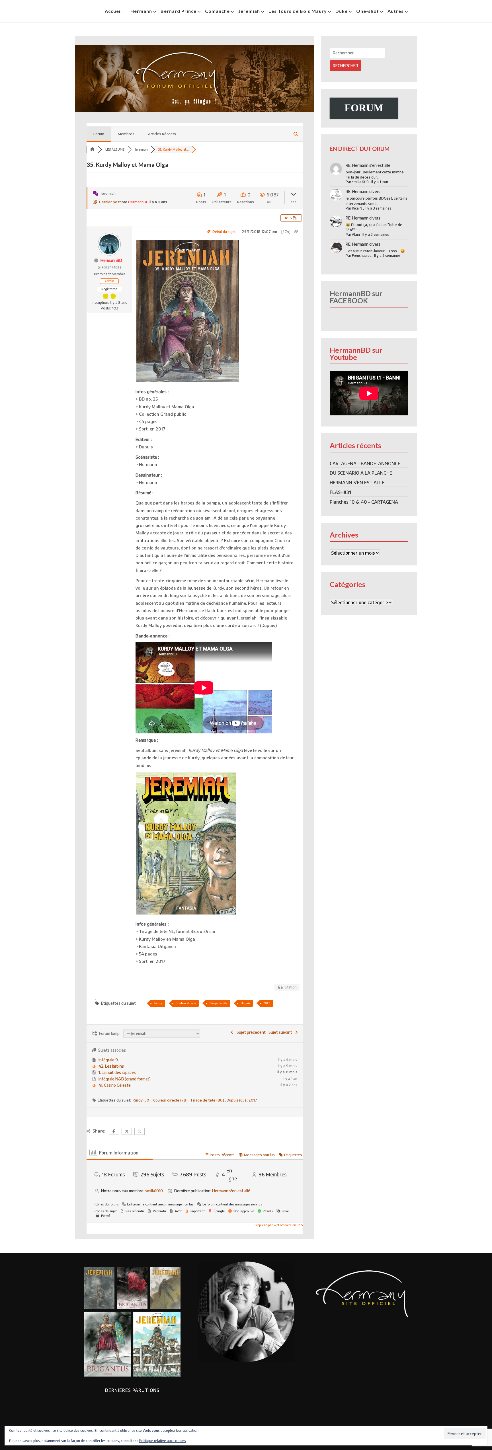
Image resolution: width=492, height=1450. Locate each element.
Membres (126, 134)
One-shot (367, 11)
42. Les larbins (111, 1066)
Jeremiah (249, 11)
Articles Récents (162, 134)
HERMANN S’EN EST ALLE (357, 482)
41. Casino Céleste (115, 1085)
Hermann (141, 11)
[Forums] (92, 149)
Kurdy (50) (142, 1100)
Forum (98, 134)
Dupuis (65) (237, 1100)
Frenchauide (362, 255)
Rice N (357, 208)
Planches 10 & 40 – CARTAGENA (364, 502)
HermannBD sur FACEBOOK (356, 297)
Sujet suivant (281, 1032)
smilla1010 (154, 1190)
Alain (356, 234)
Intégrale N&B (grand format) (125, 1078)
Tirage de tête (218, 1003)
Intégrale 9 (108, 1059)
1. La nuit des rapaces (117, 1072)
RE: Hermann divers (363, 191)
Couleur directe (186, 1003)
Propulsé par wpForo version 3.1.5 (278, 1225)
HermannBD (138, 202)
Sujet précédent (250, 1032)
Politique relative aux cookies (162, 1441)
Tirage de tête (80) (207, 1100)
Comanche (217, 11)
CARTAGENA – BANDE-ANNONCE (365, 463)
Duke (341, 11)
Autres (396, 11)
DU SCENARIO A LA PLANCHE (361, 473)
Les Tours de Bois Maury (297, 11)
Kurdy (158, 1003)
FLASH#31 (340, 492)
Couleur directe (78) (170, 1100)
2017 (266, 1003)
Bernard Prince (178, 11)
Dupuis (245, 1003)
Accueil (113, 11)
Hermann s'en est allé (231, 1190)
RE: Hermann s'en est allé (368, 165)
